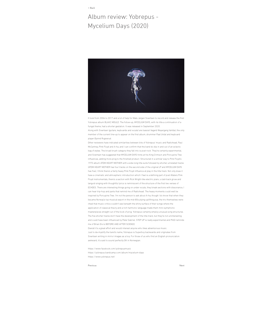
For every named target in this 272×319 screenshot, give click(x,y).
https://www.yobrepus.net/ (101, 256)
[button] (97, 8)
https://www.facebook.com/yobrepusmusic (109, 248)
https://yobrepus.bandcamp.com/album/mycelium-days (116, 252)
